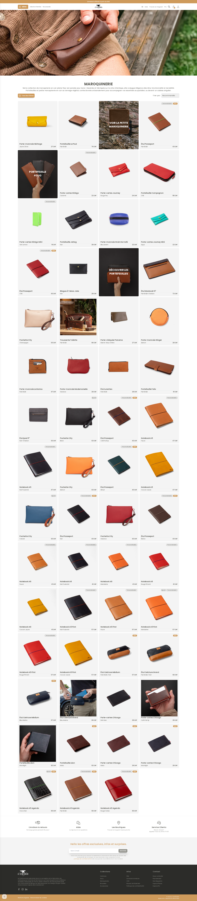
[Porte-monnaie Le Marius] (37, 366)
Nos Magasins (157, 881)
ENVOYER (123, 851)
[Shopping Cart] (173, 7)
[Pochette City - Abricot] (78, 464)
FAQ (128, 876)
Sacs (102, 878)
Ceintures (103, 876)
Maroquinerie (104, 881)
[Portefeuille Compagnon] (159, 170)
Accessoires (104, 886)
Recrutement (157, 878)
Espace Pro (156, 886)
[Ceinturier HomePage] (98, 7)
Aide (146, 7)
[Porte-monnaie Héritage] (37, 121)
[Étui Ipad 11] (37, 415)
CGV (128, 881)
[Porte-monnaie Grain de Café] (119, 219)
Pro (165, 7)
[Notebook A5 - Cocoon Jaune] (159, 464)
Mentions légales (23, 898)
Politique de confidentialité (135, 886)
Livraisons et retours (133, 878)
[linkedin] (26, 889)
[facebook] (19, 889)
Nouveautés (47, 7)
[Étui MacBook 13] (159, 268)
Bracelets (103, 883)
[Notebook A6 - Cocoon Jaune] (37, 607)
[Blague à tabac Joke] (78, 268)
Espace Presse (157, 883)
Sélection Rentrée (35, 7)
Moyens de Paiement (133, 883)
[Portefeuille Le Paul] (78, 121)
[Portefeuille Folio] (159, 366)
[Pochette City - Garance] (119, 513)
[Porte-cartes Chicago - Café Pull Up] (159, 698)
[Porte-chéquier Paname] (119, 317)
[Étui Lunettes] (119, 366)
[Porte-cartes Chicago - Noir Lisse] (119, 698)
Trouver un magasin (156, 7)
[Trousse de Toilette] (78, 317)
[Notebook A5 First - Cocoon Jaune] (78, 653)
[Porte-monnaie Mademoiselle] (78, 366)
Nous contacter (158, 876)
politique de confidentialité (82, 859)
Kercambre (176, 898)
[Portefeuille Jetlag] (78, 219)
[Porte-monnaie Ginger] (159, 317)
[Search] (169, 6)
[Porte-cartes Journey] (119, 170)
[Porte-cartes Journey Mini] (159, 219)
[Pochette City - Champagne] (37, 317)
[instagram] (23, 889)
